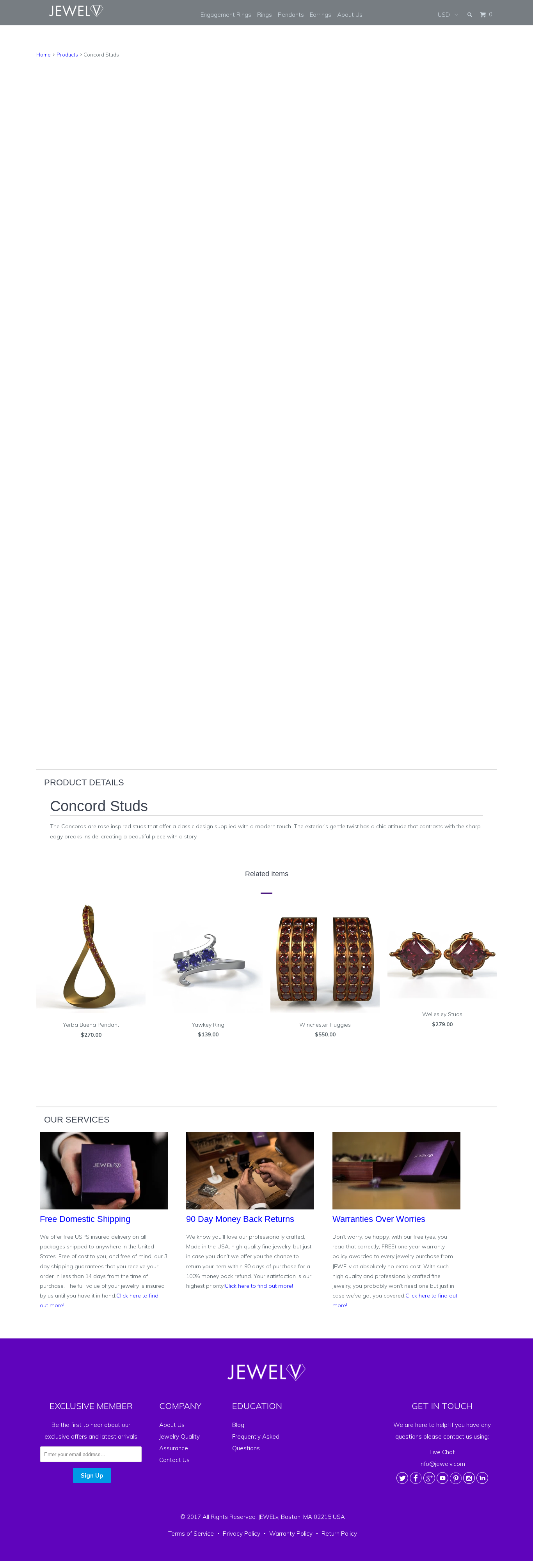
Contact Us (174, 1460)
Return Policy (339, 1533)
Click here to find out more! (259, 1285)
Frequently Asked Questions (255, 1442)
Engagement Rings (226, 14)
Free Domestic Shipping (85, 1219)
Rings (264, 14)
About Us (349, 14)
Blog (238, 1424)
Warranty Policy (291, 1533)
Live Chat (442, 1452)
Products (67, 54)
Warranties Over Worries (378, 1219)
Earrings (320, 14)
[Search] (470, 14)
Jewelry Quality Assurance (179, 1442)
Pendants (291, 14)
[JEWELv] (76, 11)
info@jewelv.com (442, 1463)
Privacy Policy (241, 1533)
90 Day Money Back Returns (240, 1219)
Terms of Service (191, 1533)
